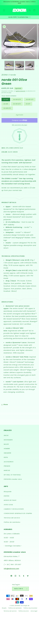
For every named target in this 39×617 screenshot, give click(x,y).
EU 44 (7, 99)
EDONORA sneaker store (13, 479)
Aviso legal (34, 611)
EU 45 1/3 (30, 99)
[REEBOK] (20, 156)
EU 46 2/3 (18, 104)
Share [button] (5, 404)
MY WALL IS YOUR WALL (12, 475)
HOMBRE (7, 449)
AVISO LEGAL (8, 505)
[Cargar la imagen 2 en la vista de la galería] (19, 65)
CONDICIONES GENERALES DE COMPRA (18, 513)
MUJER (6, 444)
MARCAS (7, 470)
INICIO (6, 435)
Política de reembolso (12, 522)
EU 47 (29, 104)
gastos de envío (20, 91)
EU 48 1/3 (8, 108)
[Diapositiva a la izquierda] (2, 66)
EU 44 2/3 (18, 99)
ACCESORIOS (8, 462)
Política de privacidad (30, 608)
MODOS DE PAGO (10, 500)
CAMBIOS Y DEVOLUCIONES (14, 509)
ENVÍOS (6, 496)
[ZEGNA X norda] (19, 143)
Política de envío (24, 611)
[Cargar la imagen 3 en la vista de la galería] (29, 65)
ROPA (6, 457)
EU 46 (7, 104)
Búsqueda (7, 492)
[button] (4, 10)
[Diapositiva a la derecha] (37, 66)
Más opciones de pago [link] (19, 125)
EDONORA (17, 605)
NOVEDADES (8, 440)
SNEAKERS (7, 453)
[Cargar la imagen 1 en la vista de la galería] (9, 65)
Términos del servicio (12, 518)
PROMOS (7, 466)
